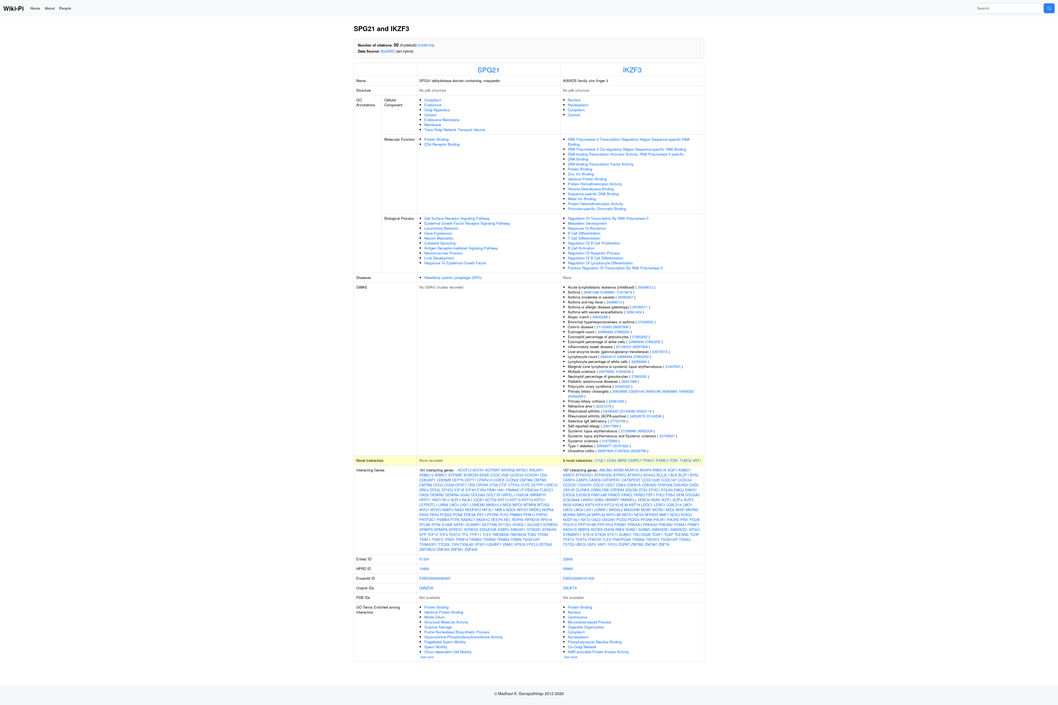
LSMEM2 (477, 504)
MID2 (507, 504)
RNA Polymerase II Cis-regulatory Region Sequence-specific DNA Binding (627, 149)
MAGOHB (632, 509)
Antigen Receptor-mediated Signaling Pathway (461, 248)
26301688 (629, 381)
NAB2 (459, 509)
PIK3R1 (659, 519)
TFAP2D (594, 539)
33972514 (659, 351)
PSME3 (662, 460)
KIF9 (599, 504)
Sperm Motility (435, 646)
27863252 (622, 331)
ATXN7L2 (635, 475)
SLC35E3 (534, 524)
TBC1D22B (642, 534)
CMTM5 (540, 479)
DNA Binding (578, 159)
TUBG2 (686, 460)
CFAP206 (665, 484)
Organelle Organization (586, 627)
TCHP (694, 534)
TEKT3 (568, 539)
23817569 (611, 426)
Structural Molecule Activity (446, 622)
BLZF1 (683, 475)
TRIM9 (516, 539)
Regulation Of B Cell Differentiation (595, 258)
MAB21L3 (494, 504)
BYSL (694, 475)
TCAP (668, 534)
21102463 (604, 326)
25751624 (620, 445)
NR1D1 (522, 509)
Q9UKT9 (570, 587)
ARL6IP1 (536, 470)
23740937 (667, 435)
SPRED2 (471, 529)
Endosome (432, 104)
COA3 (611, 460)
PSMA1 (680, 524)
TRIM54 (503, 539)
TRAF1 (425, 539)
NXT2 (585, 519)
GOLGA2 (478, 494)
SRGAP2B (487, 529)
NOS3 (675, 514)
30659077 (604, 445)
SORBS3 (550, 524)
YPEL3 (532, 544)
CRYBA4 (617, 489)
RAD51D (570, 529)
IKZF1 (666, 499)
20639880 (620, 391)
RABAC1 (468, 519)
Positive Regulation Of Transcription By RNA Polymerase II (615, 267)
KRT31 (539, 499)
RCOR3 (597, 529)
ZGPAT (624, 544)
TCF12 (433, 534)
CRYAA (482, 484)
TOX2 (531, 534)
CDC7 (610, 484)
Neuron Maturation (439, 238)
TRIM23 (475, 539)
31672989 (609, 440)
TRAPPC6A (621, 539)
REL (507, 519)
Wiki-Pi (13, 8)
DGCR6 (631, 489)
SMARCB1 (660, 529)
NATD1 (627, 514)
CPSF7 (461, 484)
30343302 (622, 386)
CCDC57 (570, 484)
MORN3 (569, 514)
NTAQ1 (686, 514)
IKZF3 (632, 69)
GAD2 (424, 494)
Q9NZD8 (426, 587)
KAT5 (589, 504)
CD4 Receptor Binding (442, 144)
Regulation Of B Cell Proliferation (594, 243)
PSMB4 (443, 519)
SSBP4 (503, 529)
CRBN (596, 489)
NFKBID (651, 514)
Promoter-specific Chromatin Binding (597, 208)
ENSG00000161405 (578, 578)
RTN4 (436, 524)
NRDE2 (535, 509)
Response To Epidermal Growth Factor (455, 262)
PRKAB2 (665, 524)
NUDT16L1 (571, 519)
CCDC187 (669, 479)
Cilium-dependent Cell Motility (448, 651)
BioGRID (388, 51)
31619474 (624, 292)
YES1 (612, 544)
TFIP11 (475, 534)
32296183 (425, 45)
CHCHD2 (681, 484)
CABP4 (569, 479)
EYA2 (481, 489)
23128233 (623, 346)
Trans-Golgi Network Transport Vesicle (454, 129)
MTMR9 (529, 504)
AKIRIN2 (508, 470)
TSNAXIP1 (428, 544)
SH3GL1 (519, 524)
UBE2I (580, 544)
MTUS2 (543, 504)
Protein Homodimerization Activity (595, 183)
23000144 (636, 391)
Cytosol (430, 114)
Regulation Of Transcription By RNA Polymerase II (608, 218)
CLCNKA (583, 489)
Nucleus (574, 99)
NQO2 (511, 509)
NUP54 (548, 509)
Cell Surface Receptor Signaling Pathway (457, 218)
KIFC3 (609, 504)
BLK (673, 475)
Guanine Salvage (438, 627)
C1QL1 (600, 460)
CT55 (493, 484)
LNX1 (464, 504)
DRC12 (552, 484)
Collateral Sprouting (439, 243)
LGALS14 (674, 504)
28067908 (620, 326)
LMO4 (578, 509)
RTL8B (424, 524)
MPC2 (517, 504)
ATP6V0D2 (603, 475)
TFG (464, 534)
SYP (423, 534)
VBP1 (602, 544)
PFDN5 (493, 514)
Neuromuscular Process (443, 253)
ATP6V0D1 (584, 475)
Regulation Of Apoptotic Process (594, 253)
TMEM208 (500, 534)
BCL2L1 (663, 475)
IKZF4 (677, 499)
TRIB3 (449, 539)
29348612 (645, 287)
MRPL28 (583, 514)
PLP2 (504, 514)
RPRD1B (532, 519)
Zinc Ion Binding (581, 174)
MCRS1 (658, 509)
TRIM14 (461, 539)
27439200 (645, 321)
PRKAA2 (650, 524)
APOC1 (522, 470)
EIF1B (459, 489)
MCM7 (646, 509)
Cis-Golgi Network (582, 646)
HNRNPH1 (538, 494)
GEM (680, 494)
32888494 (605, 331)
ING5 (567, 504)
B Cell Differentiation (584, 233)
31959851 (608, 292)
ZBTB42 (545, 544)
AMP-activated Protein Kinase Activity (598, 651)
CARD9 (595, 479)
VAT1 (697, 460)
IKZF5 (688, 499)
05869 (568, 568)
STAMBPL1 (572, 534)
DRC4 (424, 489)
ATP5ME (455, 475)
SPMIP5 (426, 529)
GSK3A (522, 494)
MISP (680, 509)
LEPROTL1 (428, 504)
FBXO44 (532, 489)
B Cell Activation (581, 248)
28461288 (591, 292)
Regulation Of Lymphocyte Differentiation (600, 262)
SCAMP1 (473, 524)
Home (35, 8)
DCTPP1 (538, 484)
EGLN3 (667, 489)
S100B (447, 524)
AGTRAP (492, 470)
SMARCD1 (679, 529)
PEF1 (481, 514)
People (65, 8)
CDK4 (620, 484)
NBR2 (622, 460)
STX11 (612, 534)
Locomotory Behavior (441, 228)
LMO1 (454, 504)
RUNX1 (631, 529)
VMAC (508, 544)
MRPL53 (598, 514)
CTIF (503, 484)
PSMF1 (693, 524)
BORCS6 (471, 475)
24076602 (606, 371)
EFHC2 (447, 489)
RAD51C (483, 519)
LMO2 (568, 509)
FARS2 (639, 494)
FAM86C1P (515, 489)
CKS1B (568, 489)
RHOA (609, 529)
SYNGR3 (549, 529)
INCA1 (467, 499)
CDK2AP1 (427, 479)
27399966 (628, 430)
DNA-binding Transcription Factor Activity (601, 164)
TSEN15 (652, 539)
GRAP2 (587, 499)
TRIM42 (638, 539)
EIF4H (471, 489)
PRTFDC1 (427, 519)
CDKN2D (649, 484)
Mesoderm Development (587, 223)
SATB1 (459, 524)
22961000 (616, 401)
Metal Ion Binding (582, 198)
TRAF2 (437, 539)
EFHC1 (654, 489)
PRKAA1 (635, 524)
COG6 (449, 484)
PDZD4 (633, 519)
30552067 (625, 297)
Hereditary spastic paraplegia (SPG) (453, 277)
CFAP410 (484, 479)
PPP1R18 (605, 524)
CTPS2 (514, 484)
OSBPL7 (635, 460)
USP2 (591, 544)
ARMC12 (426, 475)
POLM (694, 519)
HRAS (655, 499)
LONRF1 (601, 509)
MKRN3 (692, 509)
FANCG (614, 494)
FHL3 (660, 494)
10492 (424, 568)
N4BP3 (448, 509)
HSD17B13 (441, 499)
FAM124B (599, 494)
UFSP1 (480, 544)
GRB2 (599, 499)
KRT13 (503, 499)
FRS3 (670, 494)
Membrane (432, 124)
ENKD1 (691, 489)
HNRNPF (612, 499)
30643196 (653, 391)
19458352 (686, 391)
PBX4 (434, 514)
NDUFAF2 (473, 509)
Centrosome (577, 617)
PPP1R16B (587, 524)
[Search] (1049, 8)
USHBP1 (494, 544)
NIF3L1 (488, 509)
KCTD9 (490, 499)
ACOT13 (464, 470)
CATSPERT (631, 479)
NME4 (500, 509)
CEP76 (457, 479)
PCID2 (621, 519)
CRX (471, 484)
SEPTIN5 (489, 524)
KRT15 (515, 499)
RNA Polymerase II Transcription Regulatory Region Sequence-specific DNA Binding (629, 142)
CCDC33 (516, 475)
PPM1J (529, 514)
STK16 (588, 534)
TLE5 (486, 534)
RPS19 (546, 519)
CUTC (525, 484)
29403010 (608, 356)
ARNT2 (568, 475)
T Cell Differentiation (584, 238)
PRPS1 (542, 514)
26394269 (575, 396)
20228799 (638, 450)
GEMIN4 (452, 494)
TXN (455, 544)
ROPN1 (518, 519)
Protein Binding (436, 139)
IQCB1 (478, 499)
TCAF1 (657, 534)
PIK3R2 (673, 519)
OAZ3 (596, 519)
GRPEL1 (508, 494)
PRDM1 (620, 524)
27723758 (617, 421)
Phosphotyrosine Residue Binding (595, 641)
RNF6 (619, 529)
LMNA (443, 504)
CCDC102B (499, 475)
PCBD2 (446, 514)
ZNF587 (651, 544)
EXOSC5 (583, 494)
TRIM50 (489, 539)
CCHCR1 (532, 475)
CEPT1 (470, 479)
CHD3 (693, 484)
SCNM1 (644, 529)
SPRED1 (456, 529)
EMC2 (679, 489)
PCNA (458, 514)
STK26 (600, 534)
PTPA (455, 519)
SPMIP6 (440, 529)
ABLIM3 (605, 470)
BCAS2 (649, 475)
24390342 (611, 411)
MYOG (435, 509)
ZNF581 (457, 549)
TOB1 (674, 460)
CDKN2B (444, 479)
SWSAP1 (518, 529)
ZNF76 (663, 544)
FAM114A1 (496, 489)
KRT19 (527, 499)
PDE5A (470, 514)
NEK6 (639, 514)
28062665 (669, 391)
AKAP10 (631, 470)
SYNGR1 (534, 529)
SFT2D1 (504, 524)
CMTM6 (425, 484)
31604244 (623, 371)
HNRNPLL (628, 499)
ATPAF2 (619, 475)
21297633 (622, 450)
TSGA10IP (531, 539)
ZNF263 (443, 549)
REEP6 (497, 519)
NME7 (664, 514)
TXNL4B (466, 544)
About (50, 8)
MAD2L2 (616, 509)
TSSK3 (684, 539)
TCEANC (681, 534)
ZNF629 (471, 549)
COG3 (438, 484)
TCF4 (443, 534)
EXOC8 (569, 494)
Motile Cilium (434, 617)
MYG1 (424, 509)
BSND (484, 475)
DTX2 (643, 489)
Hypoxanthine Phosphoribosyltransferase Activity (463, 636)
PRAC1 (649, 460)
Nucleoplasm (578, 104)
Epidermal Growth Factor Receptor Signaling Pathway (467, 223)
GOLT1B (493, 494)
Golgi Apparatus (437, 109)
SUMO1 (625, 534)
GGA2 (465, 494)
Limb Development (439, 258)
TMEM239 (518, 534)
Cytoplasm (432, 99)
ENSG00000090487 (435, 578)
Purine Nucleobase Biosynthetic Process (457, 631)
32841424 (634, 311)
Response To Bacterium (587, 228)
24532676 (637, 416)
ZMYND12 (427, 549)
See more (427, 657)
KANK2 (578, 504)
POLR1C (570, 524)
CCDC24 (685, 479)
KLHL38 (621, 504)
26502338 (645, 430)
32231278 (603, 406)
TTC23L (444, 544)
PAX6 (423, 514)
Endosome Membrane (441, 119)
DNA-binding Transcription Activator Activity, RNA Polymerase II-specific (626, 154)
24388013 (614, 302)
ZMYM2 (637, 544)
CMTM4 (526, 479)
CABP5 (582, 479)
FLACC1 (546, 489)
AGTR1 (478, 470)
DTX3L (435, 489)
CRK (605, 489)
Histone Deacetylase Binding (591, 188)
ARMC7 (441, 475)
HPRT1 (425, 499)
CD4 (543, 475)
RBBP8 (584, 529)
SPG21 (488, 69)
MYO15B (613, 514)
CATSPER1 (611, 479)
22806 (568, 559)
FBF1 (650, 494)
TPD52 (542, 534)
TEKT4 (454, 534)
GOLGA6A (571, 499)
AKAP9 (645, 470)
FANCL (627, 494)
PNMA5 (516, 514)
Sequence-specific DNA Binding (593, 193)
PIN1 (684, 519)
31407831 (673, 366)
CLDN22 (512, 479)
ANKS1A (659, 470)
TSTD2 (568, 544)
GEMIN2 (437, 494)
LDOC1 (647, 504)
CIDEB (498, 479)
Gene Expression (438, 233)
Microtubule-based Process (589, 622)
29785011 (640, 307)
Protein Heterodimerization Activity (595, 203)
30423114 (644, 411)
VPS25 (519, 544)
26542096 (600, 316)
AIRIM (618, 470)
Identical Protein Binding (587, 178)
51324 (424, 559)
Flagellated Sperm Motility (445, 641)
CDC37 (598, 484)
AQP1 (672, 470)
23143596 (627, 411)
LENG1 (659, 504)
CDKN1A (634, 484)
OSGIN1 (608, 519)
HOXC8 (643, 499)
